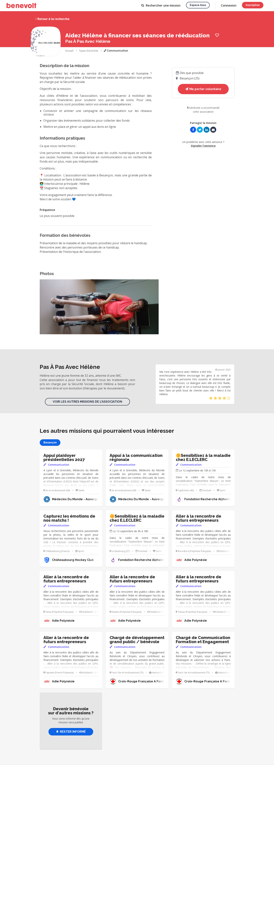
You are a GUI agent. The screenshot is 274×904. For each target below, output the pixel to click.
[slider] (220, 398)
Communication (117, 50)
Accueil (69, 51)
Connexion (228, 5)
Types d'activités (88, 51)
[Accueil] (21, 5)
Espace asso (198, 5)
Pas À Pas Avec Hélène (87, 41)
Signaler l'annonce (203, 145)
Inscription (253, 5)
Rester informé (73, 731)
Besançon (50, 442)
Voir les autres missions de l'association (87, 401)
